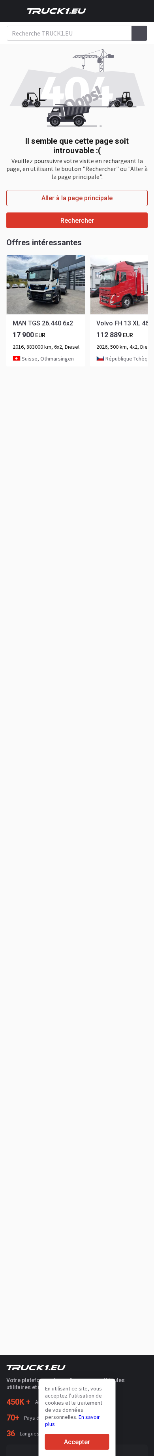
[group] (45, 310)
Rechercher (77, 220)
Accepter (77, 1442)
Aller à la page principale (77, 198)
